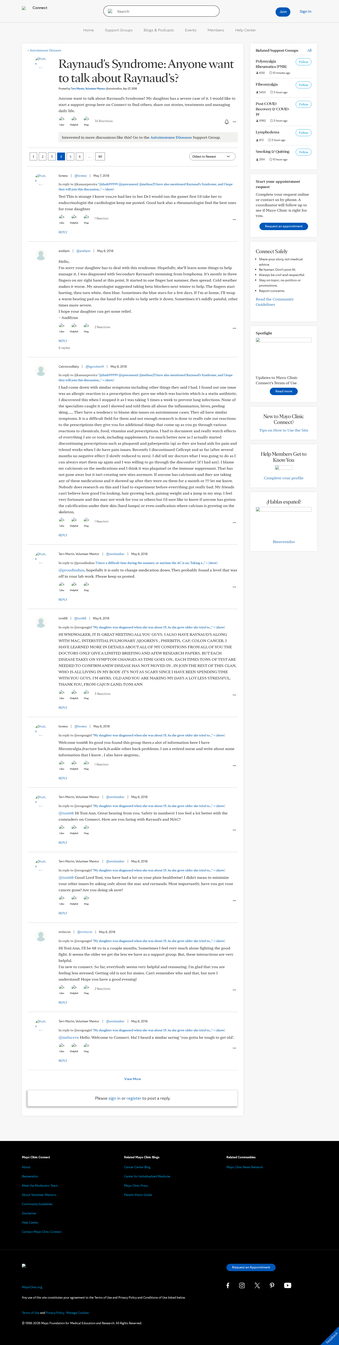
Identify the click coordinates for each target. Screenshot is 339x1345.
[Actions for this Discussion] (234, 121)
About (26, 1167)
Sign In (305, 11)
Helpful (74, 124)
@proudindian (71, 569)
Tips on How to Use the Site (283, 430)
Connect (39, 7)
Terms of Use (30, 1313)
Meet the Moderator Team (40, 1185)
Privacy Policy (55, 1313)
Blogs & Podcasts (159, 29)
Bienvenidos (284, 541)
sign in (114, 1098)
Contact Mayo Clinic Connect (42, 1232)
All (309, 50)
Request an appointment (284, 226)
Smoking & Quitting (272, 151)
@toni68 (80, 618)
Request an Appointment (251, 1267)
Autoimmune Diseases (44, 50)
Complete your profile (283, 477)
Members (216, 29)
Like (61, 124)
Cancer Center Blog (137, 1167)
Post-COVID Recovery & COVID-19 (273, 109)
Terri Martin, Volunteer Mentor (96, 88)
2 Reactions (102, 327)
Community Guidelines (37, 1204)
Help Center (245, 29)
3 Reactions (102, 694)
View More (132, 1079)
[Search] (108, 11)
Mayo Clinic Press (136, 1185)
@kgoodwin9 (95, 366)
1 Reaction (101, 218)
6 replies (64, 348)
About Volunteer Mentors (39, 1195)
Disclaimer (29, 1213)
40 (100, 156)
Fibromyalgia (267, 84)
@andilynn (83, 251)
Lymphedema (267, 131)
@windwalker (115, 554)
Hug (86, 124)
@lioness (80, 175)
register (134, 1098)
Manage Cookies (77, 1313)
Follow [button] (303, 62)
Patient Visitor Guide (138, 1195)
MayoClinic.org (32, 1287)
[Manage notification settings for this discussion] (226, 121)
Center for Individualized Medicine (147, 1176)
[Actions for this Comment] (234, 219)
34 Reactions (104, 121)
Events (190, 29)
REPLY (63, 232)
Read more (283, 391)
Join (283, 11)
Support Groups (119, 29)
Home (88, 29)
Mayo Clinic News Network (244, 1167)
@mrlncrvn (84, 932)
